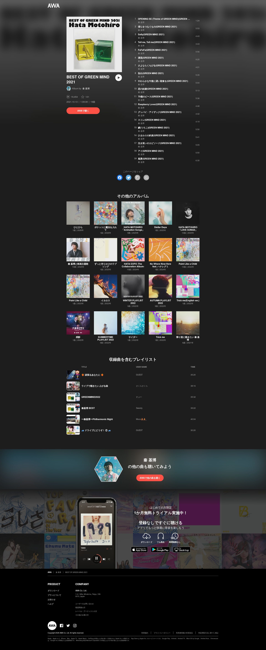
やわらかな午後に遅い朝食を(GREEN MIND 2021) (163, 81)
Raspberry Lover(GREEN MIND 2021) (157, 104)
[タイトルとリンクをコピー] (137, 177)
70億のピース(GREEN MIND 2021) (155, 96)
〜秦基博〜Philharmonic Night (97, 419)
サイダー (133, 337)
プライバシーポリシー (162, 633)
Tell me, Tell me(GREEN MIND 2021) (156, 42)
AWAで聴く (83, 110)
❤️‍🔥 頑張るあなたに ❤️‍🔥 (92, 374)
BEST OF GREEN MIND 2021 (76, 572)
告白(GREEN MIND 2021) (151, 73)
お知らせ (51, 599)
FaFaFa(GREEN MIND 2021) (152, 49)
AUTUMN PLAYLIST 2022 (160, 302)
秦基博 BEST (88, 408)
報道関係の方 (80, 607)
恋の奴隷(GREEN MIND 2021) (153, 88)
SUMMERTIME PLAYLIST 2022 (105, 338)
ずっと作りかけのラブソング (105, 265)
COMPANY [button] (82, 584)
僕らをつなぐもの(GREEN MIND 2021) (157, 26)
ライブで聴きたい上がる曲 (94, 385)
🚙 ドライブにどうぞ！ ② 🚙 (96, 430)
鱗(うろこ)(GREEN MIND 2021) (153, 127)
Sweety (139, 408)
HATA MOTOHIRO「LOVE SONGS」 (187, 228)
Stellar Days (160, 227)
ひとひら (78, 227)
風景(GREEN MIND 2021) (151, 158)
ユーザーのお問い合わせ (84, 603)
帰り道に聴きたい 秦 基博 (188, 338)
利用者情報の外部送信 (184, 633)
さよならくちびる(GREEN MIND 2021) (157, 65)
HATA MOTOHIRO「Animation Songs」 (133, 228)
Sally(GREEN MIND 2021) (151, 34)
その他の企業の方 (82, 615)
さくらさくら (142, 385)
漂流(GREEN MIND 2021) (151, 57)
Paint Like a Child (188, 263)
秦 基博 (86, 88)
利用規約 (144, 633)
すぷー (139, 396)
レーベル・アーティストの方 (86, 611)
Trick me (160, 337)
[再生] (118, 77)
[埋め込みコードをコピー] (146, 177)
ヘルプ (50, 603)
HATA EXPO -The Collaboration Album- (133, 265)
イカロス (105, 300)
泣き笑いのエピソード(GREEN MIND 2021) (159, 143)
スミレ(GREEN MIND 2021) (152, 119)
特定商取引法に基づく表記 (208, 633)
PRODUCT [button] (54, 584)
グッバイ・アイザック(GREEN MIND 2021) (159, 112)
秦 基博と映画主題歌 (78, 263)
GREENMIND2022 (90, 397)
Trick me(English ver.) (188, 300)
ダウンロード (53, 590)
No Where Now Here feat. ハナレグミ (160, 265)
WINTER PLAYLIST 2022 (133, 302)
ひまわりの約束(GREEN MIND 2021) (156, 135)
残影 (78, 337)
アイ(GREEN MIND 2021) (151, 150)
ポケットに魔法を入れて (105, 228)
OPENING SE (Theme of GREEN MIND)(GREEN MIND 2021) (169, 18)
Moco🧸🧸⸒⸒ (141, 419)
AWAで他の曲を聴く (150, 477)
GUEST (139, 374)
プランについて (54, 595)
